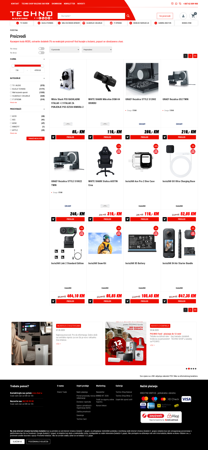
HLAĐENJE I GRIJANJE (21, 96)
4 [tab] (193, 368)
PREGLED (70, 137)
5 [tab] (195, 368)
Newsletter (100, 392)
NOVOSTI (81, 4)
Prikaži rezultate (35, 138)
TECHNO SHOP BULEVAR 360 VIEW (35, 4)
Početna (14, 30)
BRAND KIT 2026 (102, 396)
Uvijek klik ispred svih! (124, 399)
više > (58, 345)
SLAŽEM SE (17, 441)
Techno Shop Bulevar (124, 392)
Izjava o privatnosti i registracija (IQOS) (84, 406)
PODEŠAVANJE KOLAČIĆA (38, 441)
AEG (13, 120)
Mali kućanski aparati (20, 92)
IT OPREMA (16, 99)
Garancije (80, 415)
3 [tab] (191, 369)
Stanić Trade (62, 392)
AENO (14, 123)
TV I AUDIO (16, 85)
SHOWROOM (57, 4)
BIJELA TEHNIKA (18, 89)
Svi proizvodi (164, 16)
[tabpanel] (57, 343)
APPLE (15, 130)
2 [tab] (188, 368)
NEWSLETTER (69, 4)
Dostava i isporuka (84, 402)
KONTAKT (15, 4)
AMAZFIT (16, 127)
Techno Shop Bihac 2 (124, 396)
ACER (14, 116)
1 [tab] (186, 368)
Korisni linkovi (101, 405)
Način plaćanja (82, 392)
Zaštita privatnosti (84, 411)
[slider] (13, 65)
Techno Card (81, 419)
